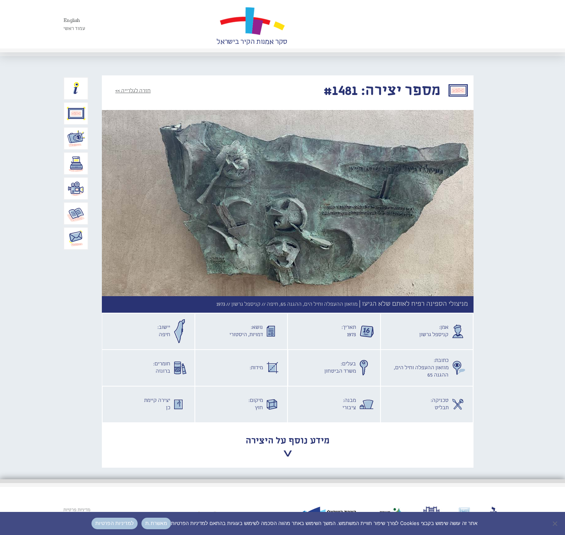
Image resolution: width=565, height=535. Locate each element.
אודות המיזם (76, 88)
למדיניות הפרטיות (114, 523)
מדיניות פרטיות (76, 510)
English (71, 20)
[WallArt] (251, 24)
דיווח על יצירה (76, 138)
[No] (555, 523)
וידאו (76, 188)
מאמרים (76, 213)
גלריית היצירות (76, 113)
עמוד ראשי (74, 29)
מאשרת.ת (156, 523)
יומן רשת (76, 163)
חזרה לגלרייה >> (133, 91)
